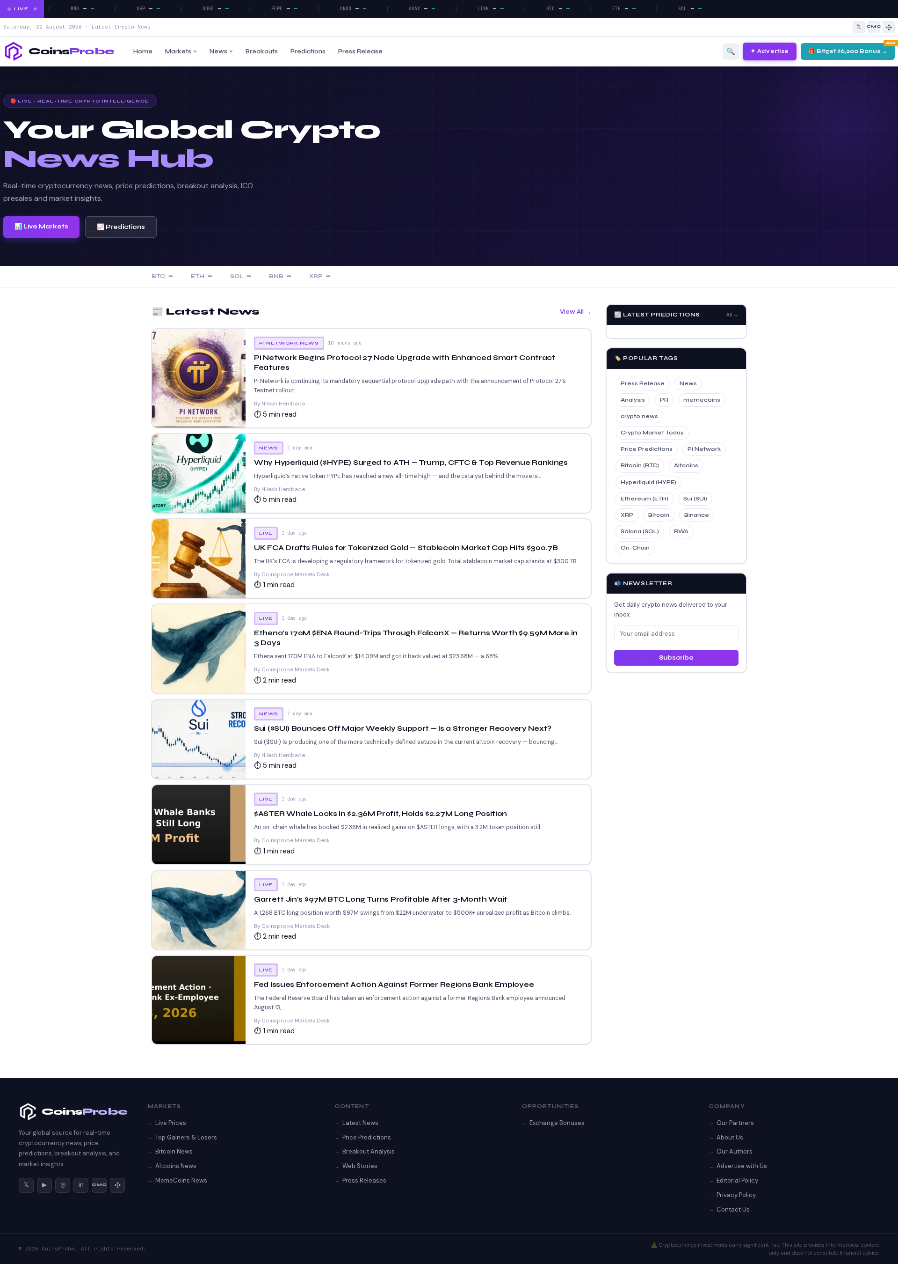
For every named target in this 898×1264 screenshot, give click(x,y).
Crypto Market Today (652, 432)
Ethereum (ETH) (644, 498)
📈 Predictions (121, 227)
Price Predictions (647, 449)
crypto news (639, 416)
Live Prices (170, 1123)
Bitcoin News (174, 1151)
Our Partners (735, 1123)
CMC (99, 1185)
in (81, 1185)
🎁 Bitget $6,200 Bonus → (847, 51)
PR (664, 400)
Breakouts (262, 51)
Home (142, 51)
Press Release (360, 51)
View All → (575, 312)
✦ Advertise (770, 51)
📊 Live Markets (41, 226)
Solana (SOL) (640, 531)
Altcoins (686, 465)
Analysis (633, 400)
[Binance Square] (889, 27)
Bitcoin (658, 515)
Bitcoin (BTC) (640, 465)
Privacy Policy (736, 1195)
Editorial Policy (737, 1180)
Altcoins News (175, 1166)
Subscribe (676, 657)
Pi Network (704, 449)
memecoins (701, 400)
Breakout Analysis (368, 1151)
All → (732, 315)
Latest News (360, 1123)
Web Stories (359, 1166)
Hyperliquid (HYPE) (648, 482)
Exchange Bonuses (557, 1123)
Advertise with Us (742, 1166)
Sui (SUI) (695, 498)
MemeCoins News (181, 1180)
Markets (178, 51)
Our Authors (735, 1151)
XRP (627, 515)
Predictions (308, 51)
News (218, 51)
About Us (730, 1137)
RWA (681, 531)
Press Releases (364, 1180)
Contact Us (733, 1209)
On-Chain (635, 547)
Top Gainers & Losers (186, 1137)
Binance (696, 515)
